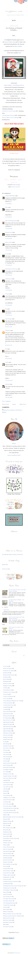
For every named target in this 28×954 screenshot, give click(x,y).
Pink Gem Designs (7, 851)
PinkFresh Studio (7, 855)
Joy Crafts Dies (7, 786)
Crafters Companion (8, 696)
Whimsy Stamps (7, 911)
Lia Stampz (6, 802)
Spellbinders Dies (7, 877)
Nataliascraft (8, 232)
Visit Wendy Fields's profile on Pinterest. (12, 554)
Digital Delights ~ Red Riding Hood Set (14, 85)
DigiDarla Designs (7, 724)
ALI (6, 309)
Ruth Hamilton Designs (9, 864)
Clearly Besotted (7, 690)
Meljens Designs (7, 821)
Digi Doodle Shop (7, 722)
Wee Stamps (6, 909)
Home (14, 404)
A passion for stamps (8, 670)
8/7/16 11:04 (8, 326)
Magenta (5, 814)
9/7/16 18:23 (8, 358)
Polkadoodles (6, 857)
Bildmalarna (6, 681)
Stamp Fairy (6, 879)
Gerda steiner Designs (9, 763)
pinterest (14, 182)
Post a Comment (6, 401)
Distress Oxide (7, 735)
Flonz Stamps (6, 756)
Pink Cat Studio (7, 849)
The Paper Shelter (8, 901)
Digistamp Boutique (8, 726)
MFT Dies (5, 825)
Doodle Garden (7, 737)
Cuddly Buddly (7, 707)
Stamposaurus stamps (9, 888)
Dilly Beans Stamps (8, 733)
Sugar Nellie (6, 892)
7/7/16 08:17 (8, 203)
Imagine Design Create (9, 776)
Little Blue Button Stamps (10, 808)
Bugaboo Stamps (7, 685)
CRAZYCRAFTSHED (10, 195)
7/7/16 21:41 (8, 315)
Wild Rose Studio (7, 920)
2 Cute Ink (5, 666)
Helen (6, 362)
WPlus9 (5, 924)
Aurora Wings (6, 679)
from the (5, 761)
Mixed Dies (6, 830)
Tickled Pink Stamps (8, 905)
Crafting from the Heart (8, 115)
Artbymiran (6, 677)
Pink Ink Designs (7, 853)
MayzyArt (5, 819)
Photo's (5, 845)
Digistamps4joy (7, 728)
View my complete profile (14, 455)
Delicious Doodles (7, 715)
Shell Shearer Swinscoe (11, 269)
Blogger (17, 932)
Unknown (7, 330)
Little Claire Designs (8, 810)
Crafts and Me (6, 698)
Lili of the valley (7, 804)
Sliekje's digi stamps (8, 875)
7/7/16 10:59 (8, 238)
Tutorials (5, 907)
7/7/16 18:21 (8, 275)
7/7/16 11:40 (8, 250)
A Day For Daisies (7, 668)
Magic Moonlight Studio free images (12, 817)
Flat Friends (6, 754)
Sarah (6, 254)
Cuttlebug (5, 709)
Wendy (14, 443)
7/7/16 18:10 (8, 265)
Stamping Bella (7, 883)
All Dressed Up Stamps (9, 675)
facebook (13, 179)
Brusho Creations (7, 683)
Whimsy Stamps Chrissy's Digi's (11, 913)
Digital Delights (18, 46)
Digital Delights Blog (10, 42)
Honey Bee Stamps (8, 767)
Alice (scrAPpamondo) (11, 220)
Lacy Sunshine (7, 795)
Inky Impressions (7, 782)
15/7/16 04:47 (8, 397)
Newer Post (5, 404)
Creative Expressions (8, 705)
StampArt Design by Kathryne (10, 881)
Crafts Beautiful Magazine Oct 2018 (12, 700)
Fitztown (5, 750)
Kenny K (5, 793)
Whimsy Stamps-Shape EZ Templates (12, 916)
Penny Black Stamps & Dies (10, 838)
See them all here (14, 153)
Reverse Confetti (7, 860)
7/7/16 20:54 (8, 305)
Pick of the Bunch (7, 847)
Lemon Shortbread (8, 799)
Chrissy (7, 294)
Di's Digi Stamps (7, 718)
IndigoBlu (5, 780)
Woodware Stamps (8, 922)
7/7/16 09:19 (8, 217)
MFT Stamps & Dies (8, 827)
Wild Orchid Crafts (8, 918)
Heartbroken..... (7, 609)
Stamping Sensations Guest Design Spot (13, 885)
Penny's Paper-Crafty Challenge (10, 117)
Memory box (6, 823)
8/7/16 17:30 (8, 345)
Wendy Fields (5, 564)
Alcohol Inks (6, 672)
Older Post (22, 404)
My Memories (6, 832)
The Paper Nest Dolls (8, 898)
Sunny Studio (6, 894)
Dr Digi (5, 741)
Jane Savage (8, 319)
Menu (14, 20)
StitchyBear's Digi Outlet (9, 890)
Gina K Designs (7, 765)
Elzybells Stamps (7, 746)
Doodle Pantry (7, 739)
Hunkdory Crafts (7, 774)
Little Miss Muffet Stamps (10, 812)
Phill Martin (6, 840)
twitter (20, 179)
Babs (6, 207)
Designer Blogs (17, 952)
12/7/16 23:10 (8, 380)
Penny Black (6, 836)
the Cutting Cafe (7, 896)
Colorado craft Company (9, 692)
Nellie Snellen (6, 834)
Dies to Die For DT (8, 720)
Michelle (7, 384)
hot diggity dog (7, 769)
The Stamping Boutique (9, 903)
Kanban (5, 791)
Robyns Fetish (7, 862)
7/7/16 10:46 (8, 228)
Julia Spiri (5, 789)
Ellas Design (6, 743)
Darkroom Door (7, 713)
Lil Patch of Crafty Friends (9, 111)
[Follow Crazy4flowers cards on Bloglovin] (8, 938)
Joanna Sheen (6, 784)
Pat (6, 349)
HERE (19, 52)
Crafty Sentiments (8, 703)
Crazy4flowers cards (14, 11)
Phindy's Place (7, 842)
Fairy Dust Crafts (7, 748)
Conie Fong (6, 694)
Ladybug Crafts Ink (8, 797)
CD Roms (5, 687)
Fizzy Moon (6, 752)
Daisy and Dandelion (8, 711)
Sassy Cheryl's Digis (8, 870)
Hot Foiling (6, 771)
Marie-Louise (8, 242)
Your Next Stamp (7, 926)
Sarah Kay (5, 866)
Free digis (5, 758)
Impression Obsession (9, 778)
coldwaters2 (8, 278)
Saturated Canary (7, 873)
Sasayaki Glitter (7, 868)
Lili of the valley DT (8, 806)
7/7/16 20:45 (8, 290)
